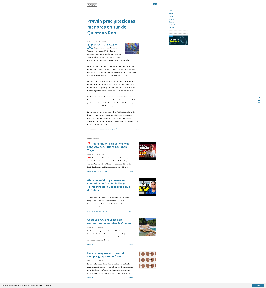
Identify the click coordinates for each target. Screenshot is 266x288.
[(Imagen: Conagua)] (132, 49)
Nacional (101, 129)
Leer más (131, 171)
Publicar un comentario (100, 171)
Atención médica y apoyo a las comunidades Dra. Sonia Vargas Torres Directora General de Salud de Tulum (108, 185)
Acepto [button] (258, 285)
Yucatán (115, 129)
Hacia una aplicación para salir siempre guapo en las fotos (106, 254)
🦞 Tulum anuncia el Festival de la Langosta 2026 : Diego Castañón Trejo (108, 147)
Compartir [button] (136, 129)
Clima (96, 129)
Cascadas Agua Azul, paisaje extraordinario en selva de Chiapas (109, 221)
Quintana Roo (108, 129)
